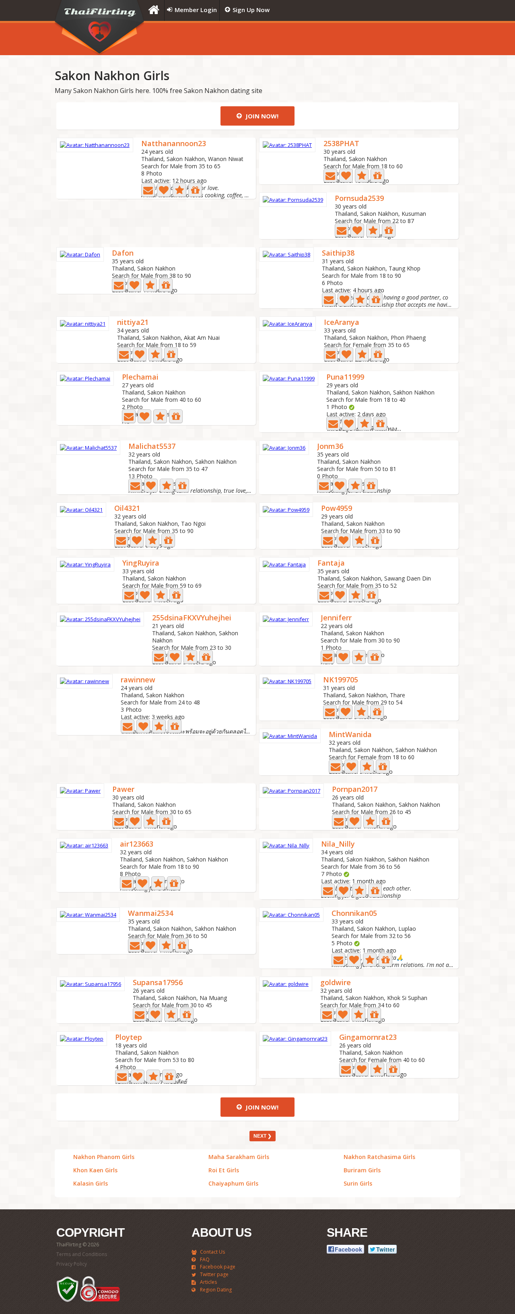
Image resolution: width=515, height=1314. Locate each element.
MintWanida (350, 735)
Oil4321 (127, 508)
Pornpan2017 (354, 789)
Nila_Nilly (338, 844)
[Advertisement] (360, 39)
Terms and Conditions (81, 1254)
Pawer (123, 789)
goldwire (335, 983)
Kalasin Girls (90, 1183)
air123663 (136, 844)
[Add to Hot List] (179, 190)
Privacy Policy (71, 1263)
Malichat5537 (151, 446)
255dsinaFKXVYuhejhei (191, 618)
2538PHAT (341, 144)
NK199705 (340, 680)
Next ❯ (262, 1136)
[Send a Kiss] (164, 190)
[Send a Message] (148, 190)
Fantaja (331, 563)
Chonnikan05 (354, 913)
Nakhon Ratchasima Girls (379, 1157)
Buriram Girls (362, 1170)
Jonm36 (330, 446)
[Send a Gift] (195, 190)
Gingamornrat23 (368, 1037)
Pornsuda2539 (359, 198)
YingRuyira (140, 563)
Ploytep (128, 1037)
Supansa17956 (158, 983)
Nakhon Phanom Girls (103, 1157)
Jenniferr (336, 618)
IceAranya (341, 322)
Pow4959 (336, 508)
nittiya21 (132, 322)
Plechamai (140, 377)
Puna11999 (345, 377)
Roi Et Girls (223, 1170)
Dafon (123, 253)
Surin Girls (358, 1183)
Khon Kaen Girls (95, 1170)
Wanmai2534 (150, 913)
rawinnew (138, 680)
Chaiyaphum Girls (233, 1183)
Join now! (261, 116)
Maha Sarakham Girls (238, 1157)
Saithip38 (338, 253)
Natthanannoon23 (173, 144)
